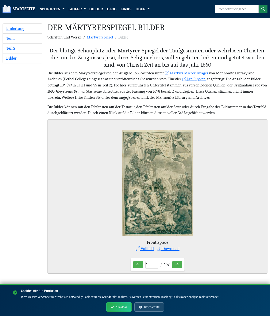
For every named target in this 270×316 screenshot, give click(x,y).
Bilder (11, 58)
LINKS (125, 9)
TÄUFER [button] (75, 9)
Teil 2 (10, 48)
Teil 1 (10, 38)
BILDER (96, 9)
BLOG (111, 9)
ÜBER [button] (140, 9)
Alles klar (121, 307)
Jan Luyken (196, 79)
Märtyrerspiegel (100, 37)
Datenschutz (151, 307)
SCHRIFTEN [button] (50, 9)
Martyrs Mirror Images (188, 73)
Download (170, 248)
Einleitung (15, 28)
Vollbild (147, 248)
